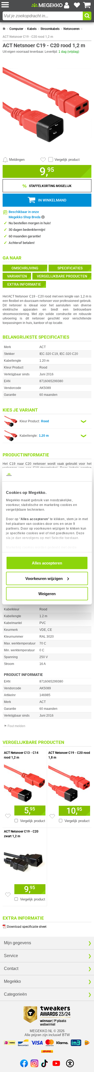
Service (11, 955)
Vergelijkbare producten (62, 276)
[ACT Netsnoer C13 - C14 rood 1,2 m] (24, 782)
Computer (16, 29)
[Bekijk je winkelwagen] (87, 5)
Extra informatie (24, 284)
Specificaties (70, 268)
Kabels (32, 29)
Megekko (12, 981)
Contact (11, 968)
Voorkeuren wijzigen (44, 578)
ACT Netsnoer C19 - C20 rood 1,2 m (28, 37)
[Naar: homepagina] (4, 29)
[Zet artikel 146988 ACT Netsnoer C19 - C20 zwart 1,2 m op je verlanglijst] (7, 894)
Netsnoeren (71, 29)
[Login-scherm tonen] (66, 5)
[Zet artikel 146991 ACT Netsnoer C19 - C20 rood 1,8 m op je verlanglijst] (52, 816)
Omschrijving (24, 268)
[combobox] (43, 16)
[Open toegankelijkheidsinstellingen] (70, 1063)
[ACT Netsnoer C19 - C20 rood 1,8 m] (69, 782)
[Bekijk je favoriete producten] (76, 5)
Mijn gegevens (17, 943)
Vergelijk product (67, 160)
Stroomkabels (50, 29)
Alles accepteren (47, 563)
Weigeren (47, 593)
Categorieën (15, 994)
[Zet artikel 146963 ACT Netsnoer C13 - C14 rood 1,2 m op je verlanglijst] (7, 816)
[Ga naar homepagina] (47, 5)
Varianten (17, 276)
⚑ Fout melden (14, 726)
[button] (16, 5)
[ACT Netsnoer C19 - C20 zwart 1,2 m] (24, 861)
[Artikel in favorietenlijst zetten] (43, 159)
